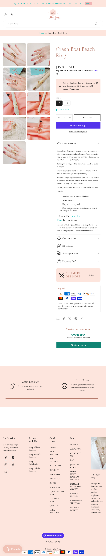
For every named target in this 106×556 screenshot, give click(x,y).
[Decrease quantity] (58, 117)
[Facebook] (6, 458)
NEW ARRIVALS (54, 453)
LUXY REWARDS (54, 511)
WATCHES (55, 487)
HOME (53, 447)
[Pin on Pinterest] (76, 319)
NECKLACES (56, 478)
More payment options (78, 131)
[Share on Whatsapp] (82, 319)
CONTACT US (75, 454)
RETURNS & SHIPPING (76, 502)
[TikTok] (13, 465)
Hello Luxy (56, 549)
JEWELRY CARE (74, 466)
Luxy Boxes (82, 380)
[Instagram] (6, 465)
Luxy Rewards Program (35, 455)
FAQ (72, 460)
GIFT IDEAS (55, 505)
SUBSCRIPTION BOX (56, 493)
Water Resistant (30, 381)
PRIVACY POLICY (74, 509)
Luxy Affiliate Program (34, 448)
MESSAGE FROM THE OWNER (75, 487)
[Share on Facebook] (64, 319)
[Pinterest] (13, 458)
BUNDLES (54, 470)
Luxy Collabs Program (34, 469)
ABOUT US (75, 449)
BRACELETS (55, 465)
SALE (88, 3)
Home (41, 33)
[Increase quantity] (69, 117)
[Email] (6, 472)
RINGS (53, 483)
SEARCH (74, 444)
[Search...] (96, 24)
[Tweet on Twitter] (70, 319)
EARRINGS (55, 474)
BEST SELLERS (54, 460)
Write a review (79, 345)
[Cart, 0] (6, 15)
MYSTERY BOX (54, 500)
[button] (102, 14)
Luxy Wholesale (33, 462)
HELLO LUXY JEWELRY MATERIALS (76, 475)
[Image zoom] (14, 54)
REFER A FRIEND (74, 495)
